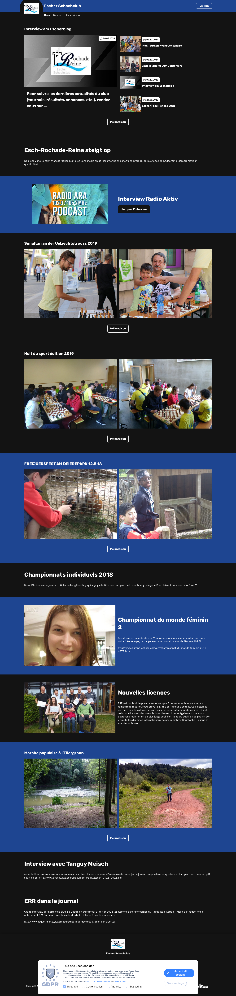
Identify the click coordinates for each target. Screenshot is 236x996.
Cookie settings (120, 981)
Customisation (94, 986)
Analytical (116, 986)
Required (72, 986)
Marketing (136, 986)
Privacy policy (90, 981)
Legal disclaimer (103, 981)
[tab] (48, 15)
